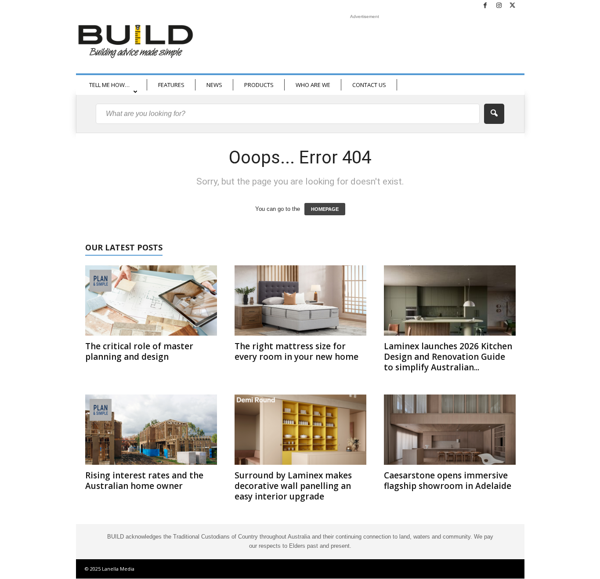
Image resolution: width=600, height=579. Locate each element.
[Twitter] (512, 6)
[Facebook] (485, 6)
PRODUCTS (259, 85)
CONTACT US (369, 85)
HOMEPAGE (325, 209)
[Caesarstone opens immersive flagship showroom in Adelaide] (450, 429)
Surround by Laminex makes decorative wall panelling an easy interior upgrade (293, 486)
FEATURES (171, 85)
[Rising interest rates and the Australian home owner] (151, 429)
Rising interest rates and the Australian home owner (144, 481)
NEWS (214, 85)
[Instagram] (499, 6)
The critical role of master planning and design (139, 351)
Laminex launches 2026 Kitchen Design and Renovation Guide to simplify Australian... (448, 356)
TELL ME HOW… (109, 85)
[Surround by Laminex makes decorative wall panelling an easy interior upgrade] (300, 429)
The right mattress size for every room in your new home (296, 351)
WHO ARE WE (313, 85)
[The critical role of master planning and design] (151, 300)
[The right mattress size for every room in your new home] (300, 300)
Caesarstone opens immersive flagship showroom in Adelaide (447, 481)
